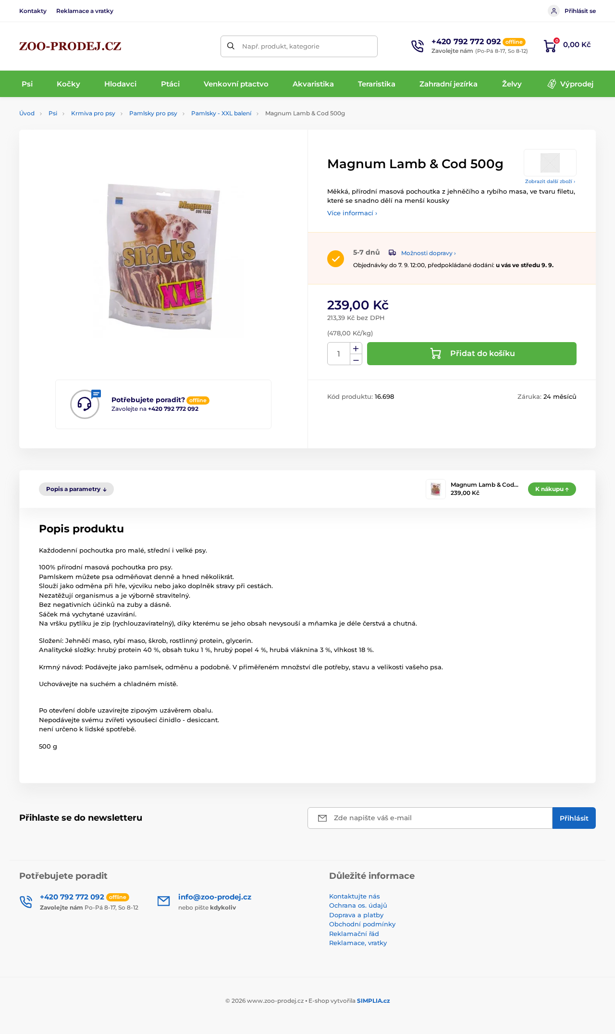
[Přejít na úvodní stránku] (70, 46)
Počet (339, 354)
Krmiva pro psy (93, 113)
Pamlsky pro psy (153, 113)
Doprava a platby (356, 915)
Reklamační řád (354, 933)
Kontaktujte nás (354, 896)
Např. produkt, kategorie (281, 46)
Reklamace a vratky (84, 10)
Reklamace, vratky (358, 943)
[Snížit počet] (356, 360)
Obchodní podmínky (362, 924)
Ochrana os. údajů (358, 905)
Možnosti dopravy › (428, 253)
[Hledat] (231, 46)
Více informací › (352, 213)
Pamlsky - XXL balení (221, 113)
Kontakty (33, 10)
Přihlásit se (580, 10)
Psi (53, 113)
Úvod (27, 113)
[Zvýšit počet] (356, 348)
